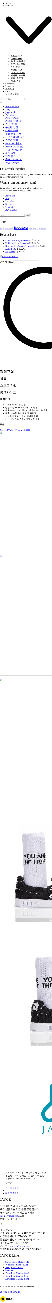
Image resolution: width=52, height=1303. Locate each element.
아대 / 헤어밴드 (13, 143)
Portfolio (9, 115)
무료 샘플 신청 (13, 133)
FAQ (7, 109)
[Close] (1, 102)
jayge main (10, 112)
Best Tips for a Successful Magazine (20, 246)
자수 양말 (10, 153)
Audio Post (10, 249)
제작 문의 (10, 156)
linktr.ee (9, 1270)
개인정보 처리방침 (10, 1292)
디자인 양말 (11, 130)
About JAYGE (12, 106)
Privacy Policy (12, 117)
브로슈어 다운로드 (15, 137)
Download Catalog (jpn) (17, 1278)
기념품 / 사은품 (13, 121)
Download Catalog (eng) (17, 1276)
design (2, 228)
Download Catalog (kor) (17, 1273)
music (30, 228)
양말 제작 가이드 (14, 146)
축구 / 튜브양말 (13, 159)
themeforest (42, 228)
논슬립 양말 (11, 127)
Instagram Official (14, 1267)
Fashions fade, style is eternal (17, 240)
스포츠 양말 (11, 140)
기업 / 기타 (11, 124)
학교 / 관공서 (12, 162)
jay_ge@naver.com (9, 1215)
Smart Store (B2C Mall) (17, 1262)
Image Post (10, 251)
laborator (21, 228)
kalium (11, 228)
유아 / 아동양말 (13, 150)
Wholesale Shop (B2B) (16, 1264)
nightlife (35, 228)
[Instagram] (1, 1224)
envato (7, 228)
